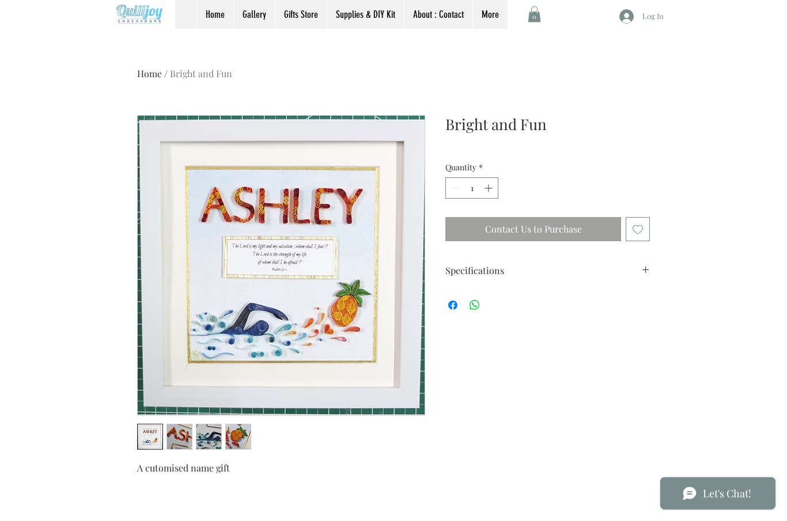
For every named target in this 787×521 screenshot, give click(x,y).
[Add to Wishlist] (638, 229)
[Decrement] (454, 188)
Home (149, 73)
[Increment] (489, 188)
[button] (534, 14)
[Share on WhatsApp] (475, 305)
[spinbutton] (471, 188)
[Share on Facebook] (453, 305)
